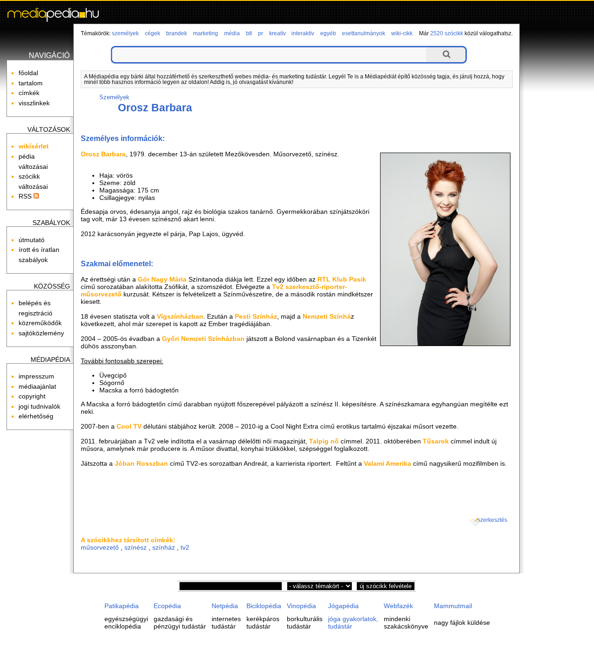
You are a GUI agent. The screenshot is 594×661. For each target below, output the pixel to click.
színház (163, 547)
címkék (29, 92)
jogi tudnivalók (39, 406)
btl (249, 33)
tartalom (31, 83)
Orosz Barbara (155, 108)
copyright (32, 396)
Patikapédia (121, 606)
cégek (152, 33)
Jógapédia (343, 606)
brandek (176, 33)
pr (260, 33)
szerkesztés (492, 520)
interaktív (302, 33)
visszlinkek (34, 103)
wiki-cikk (402, 33)
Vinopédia (301, 606)
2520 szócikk (446, 33)
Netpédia (225, 606)
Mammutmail (453, 606)
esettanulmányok (363, 33)
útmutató (32, 240)
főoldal (28, 73)
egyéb (328, 33)
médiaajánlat (37, 386)
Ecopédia (167, 606)
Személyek (114, 97)
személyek (125, 33)
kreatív (277, 33)
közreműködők (40, 323)
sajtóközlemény (41, 333)
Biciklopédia (263, 606)
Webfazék (398, 606)
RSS (26, 196)
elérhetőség (36, 416)
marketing (205, 33)
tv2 (185, 547)
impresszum (36, 376)
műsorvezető (100, 547)
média (232, 33)
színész (135, 547)
